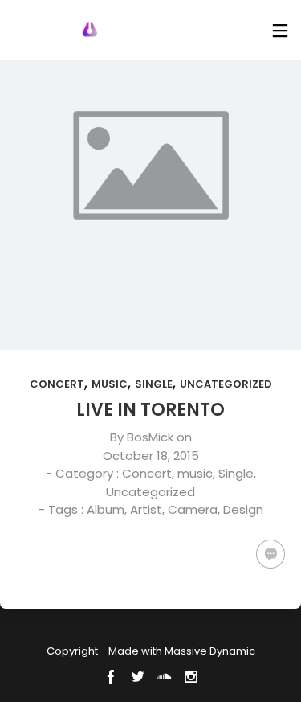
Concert (57, 384)
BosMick (150, 437)
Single (154, 384)
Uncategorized (226, 384)
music (110, 384)
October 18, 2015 (151, 455)
